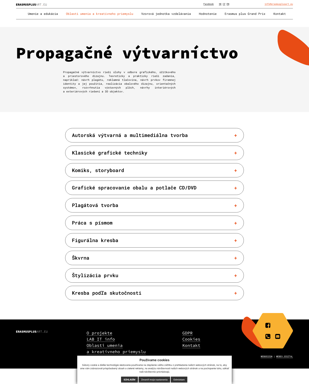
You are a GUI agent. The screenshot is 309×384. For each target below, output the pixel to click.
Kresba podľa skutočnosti (106, 293)
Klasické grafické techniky (109, 153)
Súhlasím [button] (129, 379)
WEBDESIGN (266, 356)
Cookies (191, 339)
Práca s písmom (92, 223)
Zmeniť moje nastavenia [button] (154, 379)
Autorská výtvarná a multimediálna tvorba (130, 135)
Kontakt (191, 345)
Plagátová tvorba (95, 205)
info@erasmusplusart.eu (279, 3)
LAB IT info (101, 339)
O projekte (99, 333)
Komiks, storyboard (98, 170)
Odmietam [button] (179, 379)
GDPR (187, 333)
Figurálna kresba (95, 240)
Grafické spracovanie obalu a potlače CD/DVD (134, 187)
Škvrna (80, 258)
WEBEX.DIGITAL (284, 356)
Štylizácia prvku (95, 275)
